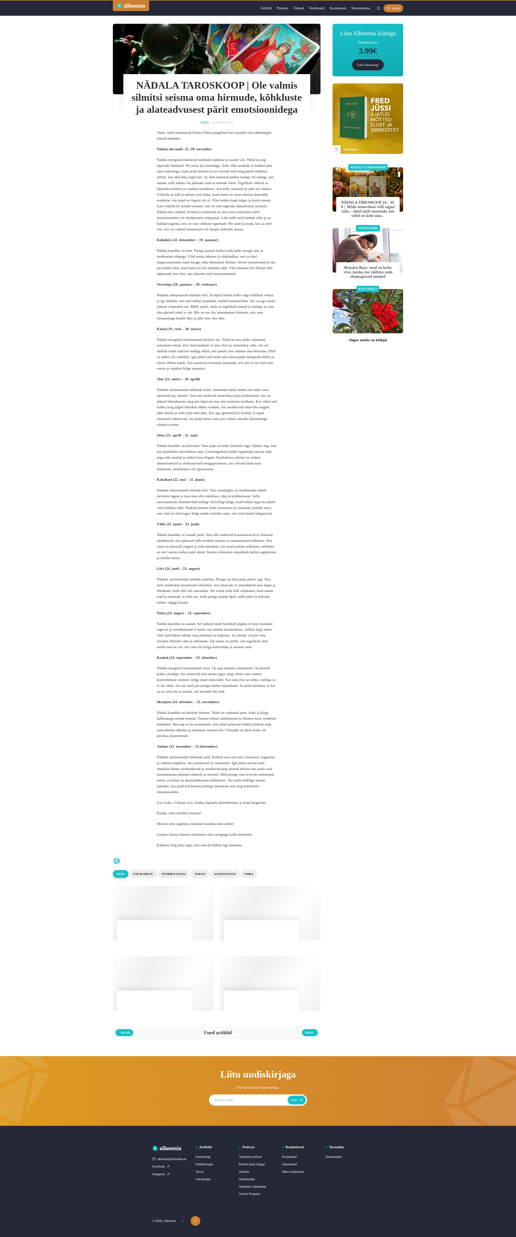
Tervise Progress (249, 1194)
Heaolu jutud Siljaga (252, 1164)
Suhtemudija (247, 1179)
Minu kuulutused (293, 1171)
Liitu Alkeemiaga (368, 64)
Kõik (121, 873)
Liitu (294, 1100)
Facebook (158, 1166)
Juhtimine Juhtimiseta (252, 1186)
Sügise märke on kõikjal (368, 340)
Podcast (282, 8)
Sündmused (289, 1164)
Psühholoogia (174, 873)
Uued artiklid (149, 861)
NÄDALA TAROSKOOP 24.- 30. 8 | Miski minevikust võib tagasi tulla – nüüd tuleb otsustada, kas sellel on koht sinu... (368, 209)
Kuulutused (338, 8)
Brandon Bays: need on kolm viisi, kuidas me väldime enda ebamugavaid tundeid (367, 272)
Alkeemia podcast (250, 1156)
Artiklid (266, 8)
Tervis (200, 873)
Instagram (158, 1174)
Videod (298, 8)
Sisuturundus (360, 8)
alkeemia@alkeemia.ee (171, 1159)
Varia (204, 122)
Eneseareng (143, 873)
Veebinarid (317, 8)
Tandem (244, 1171)
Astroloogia (225, 873)
